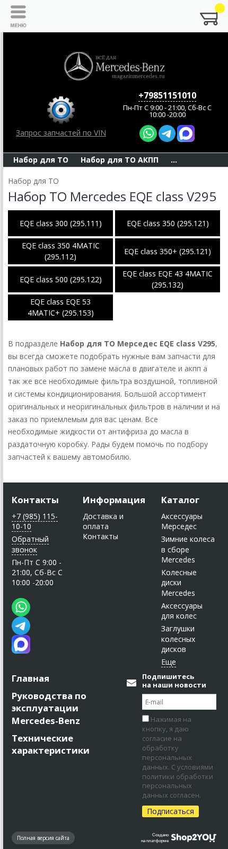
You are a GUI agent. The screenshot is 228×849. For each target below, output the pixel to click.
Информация (114, 500)
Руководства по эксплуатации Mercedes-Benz (49, 708)
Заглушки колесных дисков (178, 638)
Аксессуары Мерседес (182, 521)
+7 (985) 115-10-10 (35, 521)
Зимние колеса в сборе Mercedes (188, 549)
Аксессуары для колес (182, 611)
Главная (30, 678)
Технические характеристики (51, 744)
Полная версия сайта (43, 838)
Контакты (35, 500)
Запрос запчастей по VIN (61, 133)
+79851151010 (167, 95)
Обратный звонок (30, 544)
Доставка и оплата (103, 521)
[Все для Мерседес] (114, 66)
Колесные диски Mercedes (179, 582)
